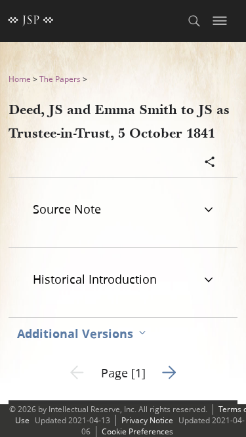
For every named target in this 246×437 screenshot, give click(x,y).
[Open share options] (209, 163)
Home (20, 79)
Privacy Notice (147, 420)
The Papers (60, 79)
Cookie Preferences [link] (137, 431)
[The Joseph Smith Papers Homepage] (31, 21)
